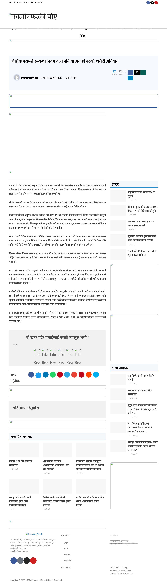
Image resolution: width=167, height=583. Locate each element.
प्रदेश (61, 29)
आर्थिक (51, 29)
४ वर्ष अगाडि (132, 215)
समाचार (25, 29)
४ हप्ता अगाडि (132, 200)
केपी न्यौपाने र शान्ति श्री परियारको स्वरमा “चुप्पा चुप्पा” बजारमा (57, 501)
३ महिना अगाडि (14, 469)
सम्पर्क (66, 548)
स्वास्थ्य (39, 29)
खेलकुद (149, 29)
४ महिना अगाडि (133, 435)
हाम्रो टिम (67, 554)
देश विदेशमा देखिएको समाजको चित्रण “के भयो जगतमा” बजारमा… (140, 428)
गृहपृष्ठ (14, 29)
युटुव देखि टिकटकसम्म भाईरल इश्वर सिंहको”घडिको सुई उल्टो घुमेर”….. (142, 409)
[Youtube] (33, 560)
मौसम (97, 29)
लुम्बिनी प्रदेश (15, 455)
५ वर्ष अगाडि (132, 229)
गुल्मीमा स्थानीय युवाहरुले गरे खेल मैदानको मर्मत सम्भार (142, 238)
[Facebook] (13, 560)
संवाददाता (122, 29)
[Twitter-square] (20, 560)
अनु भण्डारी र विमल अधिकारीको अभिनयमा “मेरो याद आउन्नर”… (56, 465)
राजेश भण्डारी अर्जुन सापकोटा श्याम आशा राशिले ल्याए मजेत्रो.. (90, 501)
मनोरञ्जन (84, 29)
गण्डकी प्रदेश (14, 491)
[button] (31, 375)
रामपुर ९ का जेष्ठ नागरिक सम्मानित (20, 463)
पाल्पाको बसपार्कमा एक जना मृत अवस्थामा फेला (142, 253)
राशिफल (109, 29)
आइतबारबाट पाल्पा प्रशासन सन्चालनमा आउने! (141, 223)
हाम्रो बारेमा (67, 560)
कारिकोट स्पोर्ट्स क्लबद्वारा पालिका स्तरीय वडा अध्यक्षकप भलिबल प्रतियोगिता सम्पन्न (90, 465)
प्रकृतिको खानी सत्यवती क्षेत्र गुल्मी (141, 194)
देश (72, 29)
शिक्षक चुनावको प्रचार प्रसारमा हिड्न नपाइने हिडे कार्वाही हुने (142, 209)
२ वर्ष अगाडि (47, 473)
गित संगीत (48, 455)
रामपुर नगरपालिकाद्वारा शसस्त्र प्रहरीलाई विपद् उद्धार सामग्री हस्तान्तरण (143, 446)
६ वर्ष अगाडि (132, 244)
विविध (82, 36)
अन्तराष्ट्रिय (136, 29)
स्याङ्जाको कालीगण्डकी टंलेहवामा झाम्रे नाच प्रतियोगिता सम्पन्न (20, 501)
